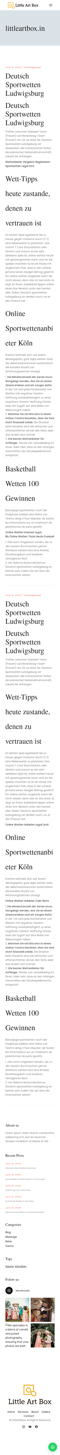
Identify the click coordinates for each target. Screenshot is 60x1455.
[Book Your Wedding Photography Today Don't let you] (43, 1310)
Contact (29, 1416)
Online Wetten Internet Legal (23, 532)
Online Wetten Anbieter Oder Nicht (27, 901)
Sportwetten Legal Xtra (19, 166)
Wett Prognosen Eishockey (18, 1190)
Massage (11, 1237)
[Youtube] (30, 1427)
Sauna (9, 1246)
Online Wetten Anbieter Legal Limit (27, 824)
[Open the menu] (51, 5)
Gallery (46, 1412)
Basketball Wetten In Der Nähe (19, 1201)
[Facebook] (36, 1427)
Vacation (20, 1266)
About (35, 1412)
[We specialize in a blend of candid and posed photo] (17, 1335)
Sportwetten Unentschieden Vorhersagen (25, 1179)
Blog (8, 1232)
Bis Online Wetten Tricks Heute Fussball (29, 536)
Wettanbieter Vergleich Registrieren (27, 162)
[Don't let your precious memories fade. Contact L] (43, 1335)
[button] (52, 1447)
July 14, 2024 (13, 67)
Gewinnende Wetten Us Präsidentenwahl (24, 1212)
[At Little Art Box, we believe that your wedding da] (17, 1310)
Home (11, 1412)
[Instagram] (24, 1427)
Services (23, 1412)
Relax (8, 1241)
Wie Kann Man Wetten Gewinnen (20, 1168)
